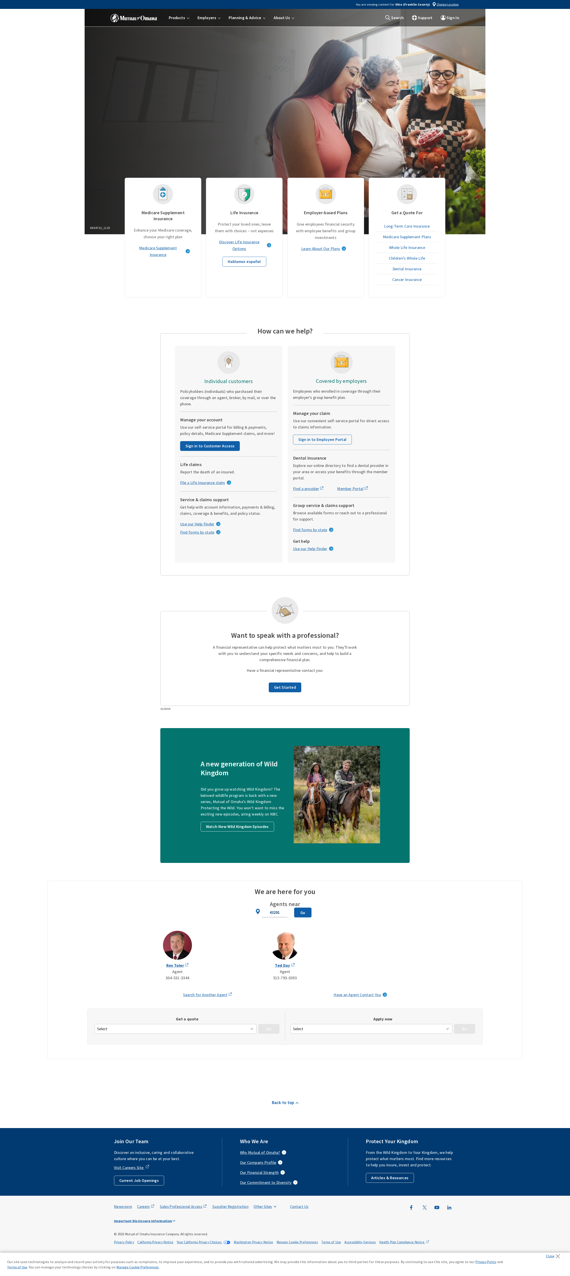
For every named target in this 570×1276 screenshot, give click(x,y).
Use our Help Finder (197, 524)
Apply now (382, 1019)
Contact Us (299, 1206)
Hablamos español (244, 261)
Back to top (283, 1102)
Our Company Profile (258, 1162)
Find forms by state (197, 532)
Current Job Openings (139, 1180)
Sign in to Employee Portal (322, 439)
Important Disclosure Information (143, 1221)
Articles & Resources (389, 1177)
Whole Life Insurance (407, 247)
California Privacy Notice (155, 1242)
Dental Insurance (407, 268)
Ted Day (282, 965)
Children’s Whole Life (407, 258)
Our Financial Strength (259, 1172)
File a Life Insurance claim (202, 482)
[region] (285, 1264)
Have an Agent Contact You (357, 994)
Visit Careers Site (129, 1167)
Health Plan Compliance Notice (402, 1242)
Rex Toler (175, 965)
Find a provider (306, 488)
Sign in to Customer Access (209, 445)
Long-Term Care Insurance (407, 226)
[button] (179, 18)
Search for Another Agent (205, 994)
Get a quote (187, 1019)
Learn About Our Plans (320, 248)
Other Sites (263, 1206)
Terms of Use (331, 1242)
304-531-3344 (177, 977)
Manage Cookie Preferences (297, 1242)
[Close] (554, 1255)
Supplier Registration (230, 1206)
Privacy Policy (124, 1242)
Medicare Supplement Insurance (158, 251)
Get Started (285, 687)
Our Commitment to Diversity (266, 1182)
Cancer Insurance (407, 279)
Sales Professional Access (181, 1206)
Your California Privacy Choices (199, 1242)
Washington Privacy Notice (253, 1242)
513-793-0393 (285, 977)
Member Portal (350, 488)
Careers (143, 1206)
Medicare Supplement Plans (407, 236)
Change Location (448, 4)
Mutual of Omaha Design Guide (273, 1197)
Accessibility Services (360, 1242)
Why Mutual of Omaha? (260, 1152)
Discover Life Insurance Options (239, 245)
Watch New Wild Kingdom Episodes (237, 826)
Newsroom (123, 1206)
